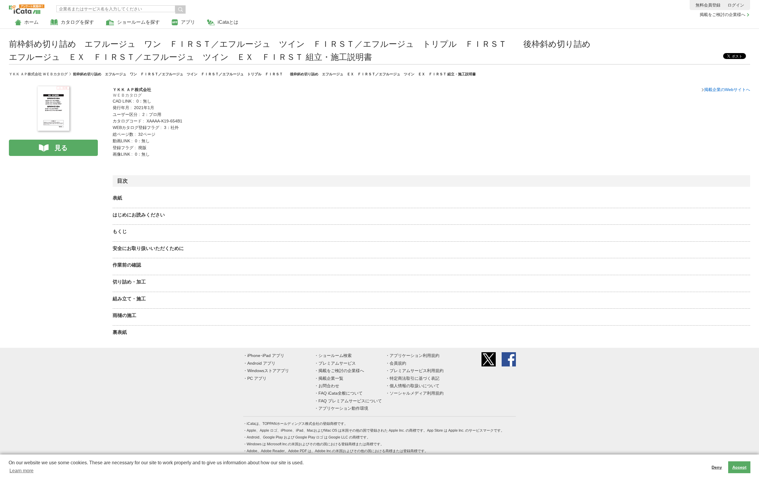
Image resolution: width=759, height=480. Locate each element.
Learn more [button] (21, 470)
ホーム (31, 22)
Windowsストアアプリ (268, 370)
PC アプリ (257, 378)
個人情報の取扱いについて (414, 385)
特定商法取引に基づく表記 (414, 378)
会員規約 (398, 363)
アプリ (188, 22)
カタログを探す (77, 22)
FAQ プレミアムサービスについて (350, 400)
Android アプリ (261, 363)
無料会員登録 (708, 5)
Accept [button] (739, 467)
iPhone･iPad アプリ (265, 355)
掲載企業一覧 (330, 378)
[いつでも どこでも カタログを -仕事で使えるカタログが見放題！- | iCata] (26, 7)
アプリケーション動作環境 (343, 408)
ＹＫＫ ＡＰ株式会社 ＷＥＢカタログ (38, 74)
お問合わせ (328, 385)
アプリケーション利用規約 (414, 355)
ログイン (736, 5)
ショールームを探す (138, 22)
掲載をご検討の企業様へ (722, 14)
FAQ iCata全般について (340, 393)
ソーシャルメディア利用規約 (417, 393)
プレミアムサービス (337, 363)
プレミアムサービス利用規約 (417, 370)
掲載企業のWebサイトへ (727, 89)
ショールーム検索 (335, 355)
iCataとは (228, 22)
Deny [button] (717, 467)
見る (61, 148)
